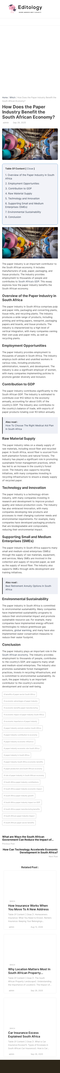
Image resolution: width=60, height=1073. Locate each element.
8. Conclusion (13, 217)
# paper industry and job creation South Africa (22, 728)
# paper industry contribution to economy (20, 735)
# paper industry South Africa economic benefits (23, 762)
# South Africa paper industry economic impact (23, 789)
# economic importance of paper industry (20, 721)
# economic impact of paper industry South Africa (24, 714)
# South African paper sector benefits (19, 823)
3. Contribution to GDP (18, 188)
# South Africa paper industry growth (19, 796)
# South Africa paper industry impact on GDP (22, 802)
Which (12, 97)
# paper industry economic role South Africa (21, 748)
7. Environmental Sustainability (23, 212)
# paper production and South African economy (23, 768)
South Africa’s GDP (28, 281)
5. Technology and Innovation (22, 198)
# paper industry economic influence (18, 741)
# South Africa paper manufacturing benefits (22, 809)
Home (5, 97)
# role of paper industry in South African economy (24, 775)
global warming (22, 630)
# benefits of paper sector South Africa (19, 694)
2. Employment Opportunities (22, 183)
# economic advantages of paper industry (21, 701)
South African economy (15, 654)
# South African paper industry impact (19, 816)
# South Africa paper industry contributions (21, 782)
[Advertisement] (30, 58)
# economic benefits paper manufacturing (21, 708)
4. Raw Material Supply (18, 193)
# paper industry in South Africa (16, 755)
